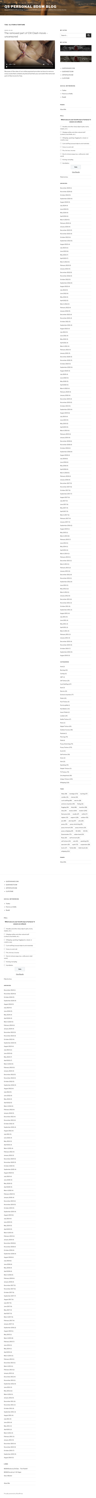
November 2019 (65, 402)
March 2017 (64, 515)
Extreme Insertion (65, 694)
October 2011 (64, 606)
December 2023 (65, 230)
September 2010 (65, 652)
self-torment (74, 837)
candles (64, 797)
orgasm (74, 817)
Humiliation (65, 163)
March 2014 (64, 553)
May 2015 (63, 532)
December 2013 (65, 560)
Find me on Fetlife (67, 93)
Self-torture (63, 754)
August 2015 (64, 529)
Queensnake (66, 834)
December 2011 (65, 599)
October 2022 (64, 279)
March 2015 (64, 536)
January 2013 (64, 571)
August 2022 (64, 286)
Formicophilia (64, 705)
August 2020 (64, 371)
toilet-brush (83, 848)
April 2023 (63, 258)
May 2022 (63, 297)
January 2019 (64, 437)
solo (75, 841)
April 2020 (63, 385)
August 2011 (64, 613)
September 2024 (65, 198)
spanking (85, 841)
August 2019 (64, 413)
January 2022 (64, 311)
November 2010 (65, 645)
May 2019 (63, 423)
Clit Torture (63, 680)
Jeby (64, 810)
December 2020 (65, 356)
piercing (72, 821)
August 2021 (64, 328)
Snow (62, 758)
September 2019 (65, 409)
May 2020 (63, 381)
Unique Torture (64, 779)
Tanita (72, 848)
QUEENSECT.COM (67, 71)
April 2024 (63, 216)
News (62, 723)
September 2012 (65, 581)
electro (77, 800)
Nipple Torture (64, 726)
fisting (80, 804)
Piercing (62, 737)
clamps (74, 797)
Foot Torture (64, 701)
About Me (63, 109)
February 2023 (64, 265)
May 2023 (63, 255)
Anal (61, 666)
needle (76, 814)
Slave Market (8, 1475)
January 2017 (64, 522)
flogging (65, 807)
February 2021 (64, 349)
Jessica (73, 810)
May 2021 (63, 339)
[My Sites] (76, 51)
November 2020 (65, 360)
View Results (76, 172)
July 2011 (63, 617)
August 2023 (64, 244)
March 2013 (64, 564)
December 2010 (65, 641)
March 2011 (63, 631)
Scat (61, 751)
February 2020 (64, 392)
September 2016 (65, 525)
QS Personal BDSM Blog (30, 7)
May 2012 (63, 588)
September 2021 (65, 325)
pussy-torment (67, 827)
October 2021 (64, 321)
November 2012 (65, 578)
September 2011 (65, 610)
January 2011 (64, 638)
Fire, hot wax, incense (68, 150)
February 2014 (64, 557)
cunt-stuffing (66, 800)
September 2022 (65, 283)
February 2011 (64, 634)
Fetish (62, 698)
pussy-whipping (67, 831)
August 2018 (64, 455)
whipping (65, 851)
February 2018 (64, 476)
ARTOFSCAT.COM (67, 75)
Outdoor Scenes (65, 730)
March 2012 (64, 592)
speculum (65, 844)
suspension (85, 844)
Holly (74, 807)
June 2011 (63, 620)
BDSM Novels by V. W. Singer (12, 1472)
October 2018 (64, 448)
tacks (64, 848)
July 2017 (63, 501)
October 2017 (64, 490)
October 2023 (64, 237)
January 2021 (64, 353)
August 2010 (64, 655)
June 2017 (63, 504)
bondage (73, 793)
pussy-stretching (76, 824)
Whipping (63, 782)
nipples (64, 817)
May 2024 (63, 212)
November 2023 (65, 233)
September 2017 (65, 494)
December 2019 (65, 399)
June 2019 (63, 420)
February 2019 (64, 434)
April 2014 (63, 550)
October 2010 (64, 648)
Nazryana (65, 814)
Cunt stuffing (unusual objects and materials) (75, 143)
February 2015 (64, 539)
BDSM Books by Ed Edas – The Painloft (15, 1468)
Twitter (64, 90)
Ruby (64, 837)
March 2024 (64, 219)
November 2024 (65, 191)
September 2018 (65, 451)
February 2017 (64, 518)
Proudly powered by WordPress (13, 1493)
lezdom (83, 810)
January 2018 (64, 480)
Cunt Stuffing (64, 684)
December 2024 (65, 188)
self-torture (66, 841)
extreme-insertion (68, 804)
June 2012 (63, 585)
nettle (84, 814)
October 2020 (64, 364)
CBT (61, 677)
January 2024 (64, 226)
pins (81, 821)
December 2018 (65, 441)
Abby (64, 793)
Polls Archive (64, 177)
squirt (75, 844)
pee (63, 821)
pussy (64, 824)
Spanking (63, 765)
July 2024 (63, 205)
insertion (83, 807)
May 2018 (63, 465)
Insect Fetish (64, 712)
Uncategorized (64, 775)
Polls (61, 740)
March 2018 (64, 472)
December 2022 (65, 272)
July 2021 (63, 332)
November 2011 (65, 603)
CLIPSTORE (66, 78)
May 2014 (63, 546)
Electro (62, 691)
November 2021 (65, 318)
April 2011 (63, 627)
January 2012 (64, 596)
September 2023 (65, 240)
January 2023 (64, 269)
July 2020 (63, 374)
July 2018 (63, 458)
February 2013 (64, 567)
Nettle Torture (64, 719)
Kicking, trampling (67, 159)
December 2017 (65, 483)
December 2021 (65, 314)
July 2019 (63, 416)
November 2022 (65, 276)
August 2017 (64, 497)
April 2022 (63, 300)
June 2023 (63, 251)
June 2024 (63, 209)
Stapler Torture (64, 768)
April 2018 (63, 469)
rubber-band (79, 834)
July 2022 (63, 290)
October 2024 (64, 195)
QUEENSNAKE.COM (68, 68)
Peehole (62, 733)
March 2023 (64, 262)
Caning (62, 673)
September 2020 (65, 367)
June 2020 (63, 378)
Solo (61, 761)
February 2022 (64, 307)
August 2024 (64, 202)
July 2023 (63, 248)
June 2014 (63, 543)
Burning (62, 670)
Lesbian (62, 716)
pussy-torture (80, 827)
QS (78, 831)
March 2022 (64, 304)
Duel (61, 687)
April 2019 (63, 427)
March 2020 (64, 388)
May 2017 (63, 508)
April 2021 (63, 342)
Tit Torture (63, 772)
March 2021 (64, 346)
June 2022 (63, 293)
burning (83, 793)
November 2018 (65, 444)
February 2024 (64, 223)
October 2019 (64, 406)
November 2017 (65, 487)
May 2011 (63, 624)
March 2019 (64, 430)
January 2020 (64, 395)
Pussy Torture (64, 747)
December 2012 (65, 574)
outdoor (84, 817)
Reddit (64, 97)
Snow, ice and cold (67, 147)
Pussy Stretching (65, 744)
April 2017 (63, 511)
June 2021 (63, 335)
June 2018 (63, 462)
